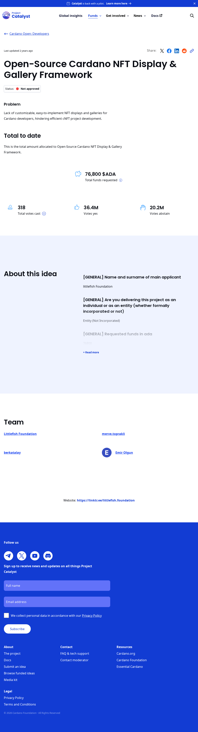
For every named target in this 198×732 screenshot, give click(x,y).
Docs (7, 660)
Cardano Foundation (132, 660)
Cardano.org (126, 653)
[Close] (194, 3)
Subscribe (17, 629)
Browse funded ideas (19, 673)
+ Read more (91, 352)
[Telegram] (8, 555)
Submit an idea (15, 667)
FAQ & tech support (74, 653)
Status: (22, 89)
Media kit (10, 680)
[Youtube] (34, 555)
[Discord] (48, 555)
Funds (93, 16)
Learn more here (116, 3)
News (138, 16)
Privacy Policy (14, 698)
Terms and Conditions (20, 704)
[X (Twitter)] (21, 555)
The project (12, 653)
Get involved (115, 16)
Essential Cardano (130, 667)
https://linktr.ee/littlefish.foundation (106, 500)
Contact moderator (74, 660)
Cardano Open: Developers (29, 34)
